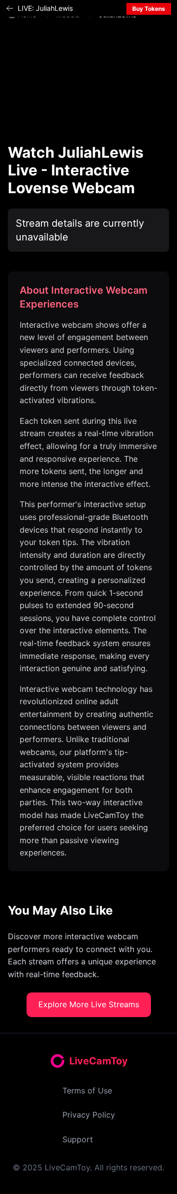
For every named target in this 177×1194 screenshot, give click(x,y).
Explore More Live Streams (88, 1004)
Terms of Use (87, 1090)
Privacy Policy (88, 1115)
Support (77, 1139)
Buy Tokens (148, 8)
